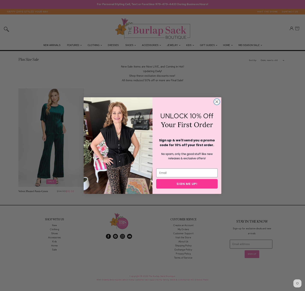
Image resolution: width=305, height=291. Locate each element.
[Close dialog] (217, 102)
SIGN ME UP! (187, 184)
